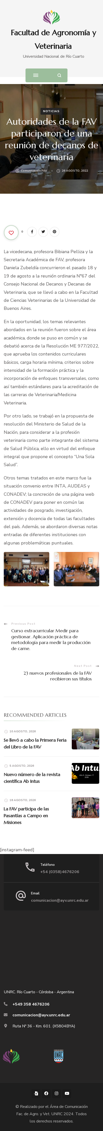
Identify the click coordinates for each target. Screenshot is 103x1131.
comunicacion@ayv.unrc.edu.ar (59, 900)
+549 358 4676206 (31, 1004)
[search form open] (59, 75)
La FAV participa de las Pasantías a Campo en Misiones (26, 815)
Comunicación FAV (34, 171)
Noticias (51, 111)
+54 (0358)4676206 (59, 872)
